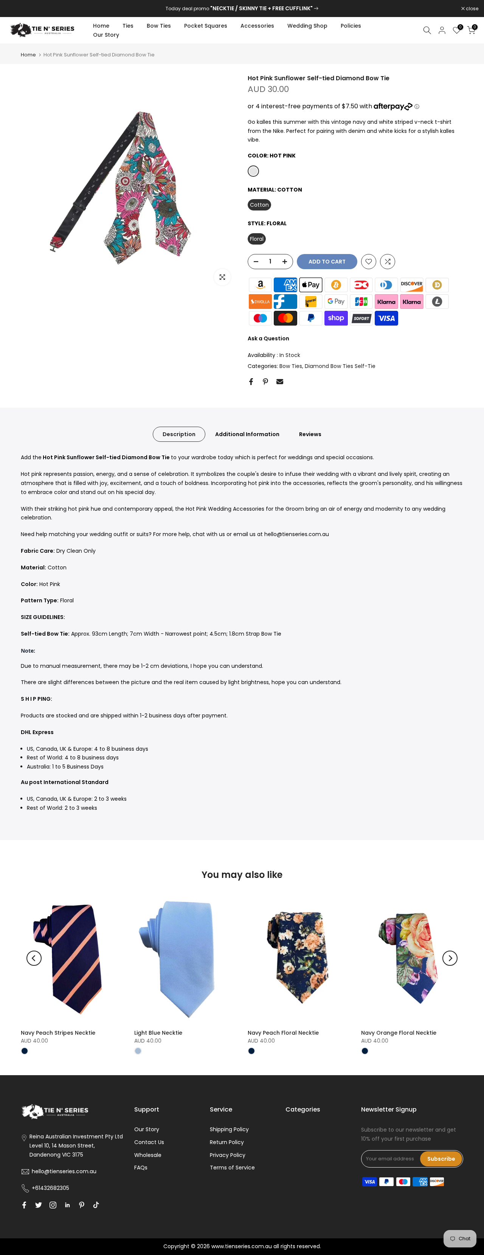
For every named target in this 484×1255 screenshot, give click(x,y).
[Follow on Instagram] (53, 1205)
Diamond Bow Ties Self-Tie (340, 366)
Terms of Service (232, 1167)
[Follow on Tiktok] (96, 1205)
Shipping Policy (229, 1129)
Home (101, 26)
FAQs (140, 1167)
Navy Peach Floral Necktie (283, 1033)
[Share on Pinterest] (265, 381)
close (16, 8)
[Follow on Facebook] (24, 1205)
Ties (128, 26)
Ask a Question (268, 338)
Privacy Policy (227, 1155)
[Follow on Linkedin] (67, 1205)
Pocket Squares (205, 26)
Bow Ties (159, 26)
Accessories (257, 26)
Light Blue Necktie (158, 1033)
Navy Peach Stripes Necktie (58, 1033)
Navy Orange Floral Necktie (398, 1033)
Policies (351, 26)
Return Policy (227, 1142)
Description (179, 434)
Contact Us (149, 1142)
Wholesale (147, 1155)
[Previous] (34, 958)
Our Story (106, 35)
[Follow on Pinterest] (81, 1205)
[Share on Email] (279, 381)
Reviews (310, 434)
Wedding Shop (307, 26)
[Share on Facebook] (251, 381)
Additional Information (247, 434)
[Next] (450, 958)
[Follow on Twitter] (38, 1205)
